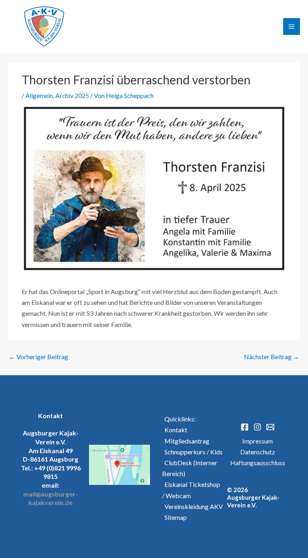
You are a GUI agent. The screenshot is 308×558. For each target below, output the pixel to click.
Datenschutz (257, 452)
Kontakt (174, 429)
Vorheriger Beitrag (38, 356)
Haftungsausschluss (257, 462)
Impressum (257, 441)
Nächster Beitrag (271, 356)
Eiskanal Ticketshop (191, 484)
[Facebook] (245, 427)
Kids (216, 452)
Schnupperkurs (183, 452)
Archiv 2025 (72, 95)
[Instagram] (257, 427)
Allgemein (39, 95)
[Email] (270, 427)
